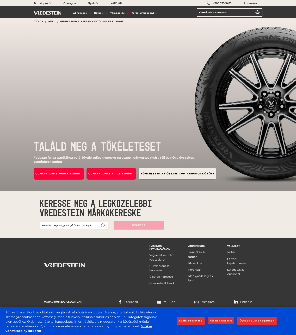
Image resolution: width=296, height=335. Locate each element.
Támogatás (117, 13)
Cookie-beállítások (162, 283)
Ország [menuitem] (68, 3)
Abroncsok (80, 13)
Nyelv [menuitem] (92, 3)
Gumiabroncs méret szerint (58, 173)
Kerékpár (194, 269)
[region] (148, 321)
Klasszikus (195, 263)
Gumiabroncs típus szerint (111, 173)
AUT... (52, 21)
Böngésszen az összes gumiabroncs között (177, 173)
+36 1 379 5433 (222, 3)
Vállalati (116, 3)
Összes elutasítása (221, 320)
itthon (39, 21)
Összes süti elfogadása (257, 320)
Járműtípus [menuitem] (41, 3)
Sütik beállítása (191, 320)
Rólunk (98, 13)
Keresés (252, 3)
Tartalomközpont (143, 13)
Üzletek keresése (161, 276)
